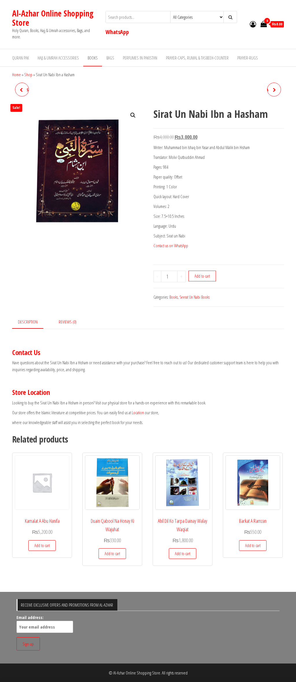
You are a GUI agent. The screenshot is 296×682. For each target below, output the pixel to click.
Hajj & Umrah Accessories (58, 58)
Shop (28, 74)
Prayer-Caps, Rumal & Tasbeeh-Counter (197, 58)
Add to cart (202, 276)
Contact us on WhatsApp (170, 245)
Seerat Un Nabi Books (195, 297)
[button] (133, 115)
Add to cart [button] (42, 545)
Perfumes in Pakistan (140, 58)
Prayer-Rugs (247, 58)
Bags (110, 58)
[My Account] (253, 24)
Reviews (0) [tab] (68, 322)
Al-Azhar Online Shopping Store (52, 18)
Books (93, 58)
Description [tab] (28, 322)
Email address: (30, 617)
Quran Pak (20, 58)
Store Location (31, 392)
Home (16, 74)
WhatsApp (117, 32)
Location (138, 412)
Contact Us (26, 352)
